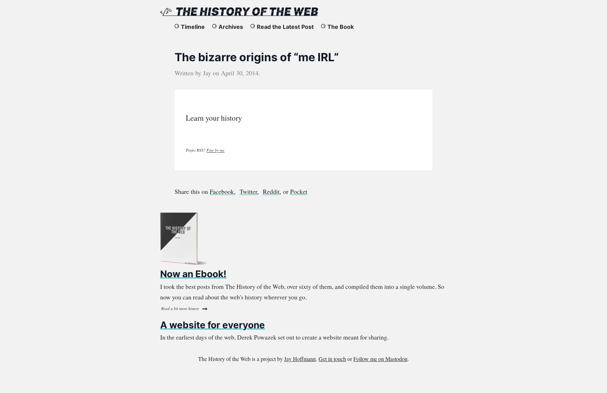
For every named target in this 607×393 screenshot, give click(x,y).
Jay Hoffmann (300, 358)
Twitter (248, 191)
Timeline (193, 26)
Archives (230, 26)
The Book (340, 26)
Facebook (222, 191)
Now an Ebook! (193, 273)
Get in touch (332, 358)
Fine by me (215, 150)
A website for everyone (212, 324)
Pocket (298, 191)
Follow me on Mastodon (380, 358)
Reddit (271, 191)
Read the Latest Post (285, 26)
